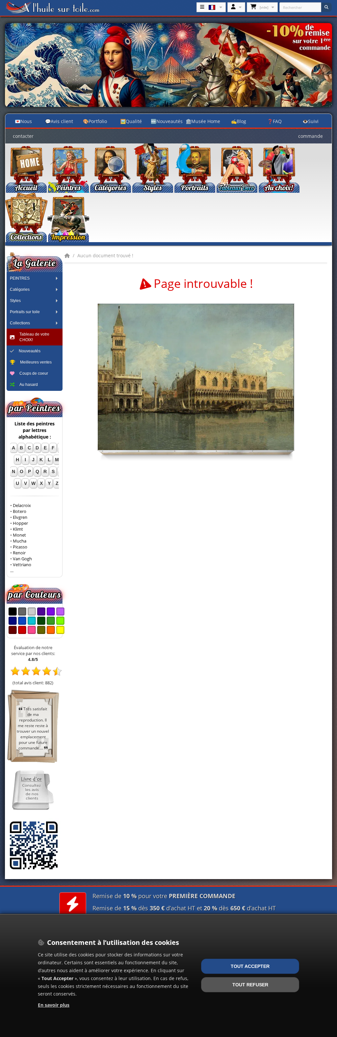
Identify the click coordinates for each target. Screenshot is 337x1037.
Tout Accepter (250, 966)
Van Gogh (22, 559)
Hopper (20, 523)
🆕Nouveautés (167, 121)
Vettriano (22, 565)
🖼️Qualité (131, 121)
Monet (19, 535)
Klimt (18, 529)
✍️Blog (238, 121)
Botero (19, 511)
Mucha (19, 541)
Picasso (20, 547)
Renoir (19, 553)
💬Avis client (59, 121)
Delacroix (22, 505)
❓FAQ (274, 121)
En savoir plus (53, 1005)
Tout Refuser (250, 984)
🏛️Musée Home (203, 121)
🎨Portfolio (95, 121)
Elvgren (20, 517)
